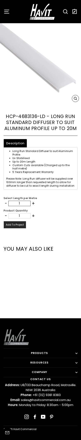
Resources (39, 363)
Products (39, 353)
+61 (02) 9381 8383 (41, 395)
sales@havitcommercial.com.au (40, 400)
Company (39, 372)
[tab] (15, 143)
